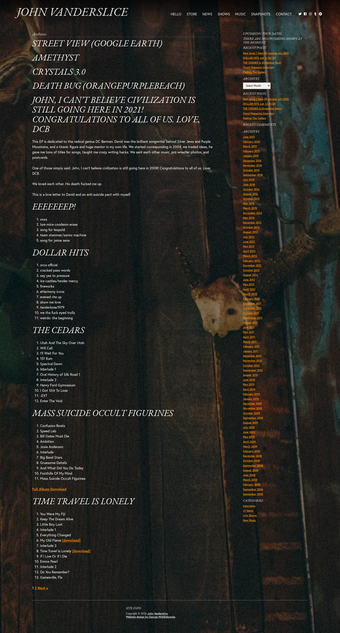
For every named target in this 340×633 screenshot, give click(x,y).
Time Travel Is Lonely (83, 501)
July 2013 (248, 237)
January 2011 (250, 351)
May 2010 (248, 384)
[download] (71, 540)
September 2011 (252, 318)
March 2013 (250, 256)
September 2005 (253, 494)
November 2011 (252, 308)
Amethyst (55, 58)
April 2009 (249, 442)
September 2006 (253, 489)
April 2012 (249, 289)
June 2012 (249, 279)
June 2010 (249, 379)
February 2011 (251, 346)
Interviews (249, 506)
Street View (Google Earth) (97, 44)
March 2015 (250, 208)
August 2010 (250, 375)
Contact (284, 13)
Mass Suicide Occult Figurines (102, 413)
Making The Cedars (254, 72)
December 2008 (252, 456)
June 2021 (249, 137)
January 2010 (251, 399)
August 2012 (250, 275)
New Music (249, 520)
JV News (248, 510)
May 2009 (249, 437)
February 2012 (251, 299)
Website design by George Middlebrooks (150, 617)
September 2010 (253, 370)
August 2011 (250, 322)
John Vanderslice (72, 13)
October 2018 (251, 170)
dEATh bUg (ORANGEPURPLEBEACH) (108, 86)
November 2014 (252, 213)
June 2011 (249, 327)
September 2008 (253, 465)
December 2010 (252, 356)
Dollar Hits (60, 253)
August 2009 (250, 422)
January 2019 (251, 156)
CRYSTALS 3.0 (58, 72)
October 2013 (251, 227)
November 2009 (252, 408)
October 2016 (251, 189)
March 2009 (250, 446)
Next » (43, 588)
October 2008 (251, 460)
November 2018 (252, 165)
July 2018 (248, 179)
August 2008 (250, 470)
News (207, 13)
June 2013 (249, 241)
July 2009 (249, 427)
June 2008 (249, 475)
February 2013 (251, 261)
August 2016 (250, 194)
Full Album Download (49, 489)
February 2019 (251, 151)
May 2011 (248, 332)
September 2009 (253, 418)
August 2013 (250, 232)
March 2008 (250, 480)
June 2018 (249, 184)
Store (192, 13)
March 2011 (250, 341)
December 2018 (252, 160)
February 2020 (251, 141)
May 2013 (248, 246)
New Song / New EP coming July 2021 (266, 53)
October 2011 (251, 313)
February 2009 (251, 451)
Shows (224, 13)
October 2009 (251, 413)
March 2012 (250, 294)
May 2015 (248, 203)
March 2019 (250, 146)
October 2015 (251, 198)
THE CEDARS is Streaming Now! (262, 62)
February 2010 (251, 394)
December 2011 (252, 303)
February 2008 (251, 484)
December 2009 (252, 403)
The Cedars (58, 330)
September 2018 (253, 175)
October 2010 (251, 365)
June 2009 (249, 432)
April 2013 (249, 251)
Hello (176, 13)
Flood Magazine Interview (258, 67)
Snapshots (261, 13)
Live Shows (250, 515)
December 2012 (252, 265)
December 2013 (252, 222)
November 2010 (252, 360)
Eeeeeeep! (54, 207)
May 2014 (248, 218)
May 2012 (248, 284)
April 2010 (249, 389)
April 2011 (249, 337)
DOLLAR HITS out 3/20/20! (259, 58)
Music (240, 13)
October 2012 (251, 270)
